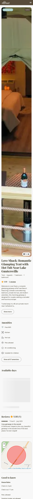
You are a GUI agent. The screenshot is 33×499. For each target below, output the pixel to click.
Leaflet (9, 468)
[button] (4, 444)
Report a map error (26, 468)
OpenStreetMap (17, 468)
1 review (12, 282)
